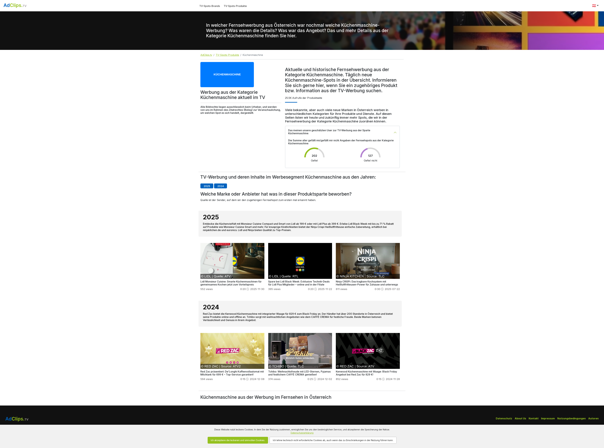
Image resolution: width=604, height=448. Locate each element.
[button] (595, 6)
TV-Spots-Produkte (235, 6)
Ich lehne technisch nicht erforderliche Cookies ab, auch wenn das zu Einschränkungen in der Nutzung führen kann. (333, 440)
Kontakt (534, 418)
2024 (220, 186)
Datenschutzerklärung (302, 432)
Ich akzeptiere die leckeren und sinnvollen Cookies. (238, 440)
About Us (520, 418)
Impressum (548, 418)
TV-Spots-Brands (209, 6)
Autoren (593, 418)
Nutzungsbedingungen (571, 418)
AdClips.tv (206, 54)
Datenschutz (504, 418)
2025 (207, 186)
